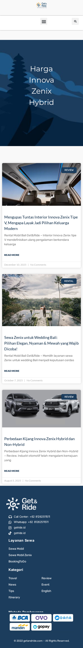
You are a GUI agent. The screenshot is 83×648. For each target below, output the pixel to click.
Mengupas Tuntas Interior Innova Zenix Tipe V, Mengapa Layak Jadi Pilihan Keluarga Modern (41, 223)
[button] (43, 21)
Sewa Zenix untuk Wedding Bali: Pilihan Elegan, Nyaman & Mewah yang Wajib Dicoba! (41, 343)
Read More (11, 254)
